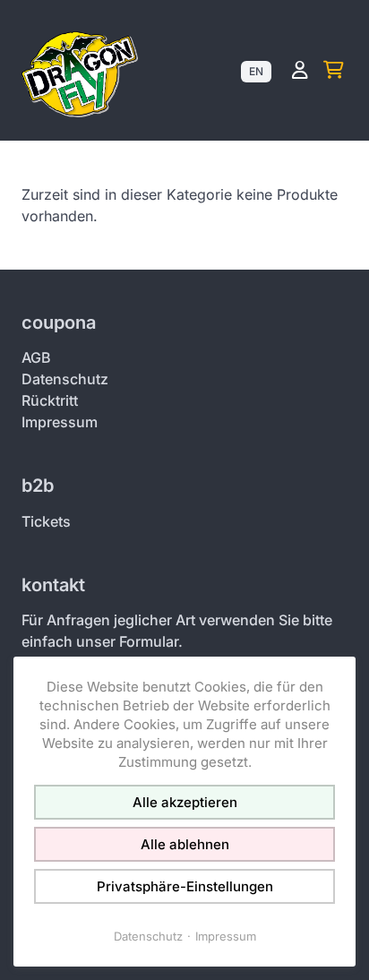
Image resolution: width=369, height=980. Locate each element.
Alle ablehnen (185, 844)
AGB (36, 357)
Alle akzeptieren (185, 802)
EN (256, 71)
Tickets (46, 521)
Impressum (59, 422)
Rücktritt (49, 400)
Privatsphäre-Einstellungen (185, 886)
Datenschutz (64, 379)
